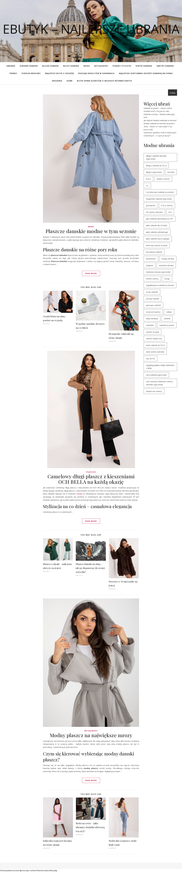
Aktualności (101, 66)
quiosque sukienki (153, 305)
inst (170, 212)
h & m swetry (167, 205)
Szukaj (172, 93)
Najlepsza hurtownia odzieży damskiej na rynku (146, 73)
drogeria (57, 80)
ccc (147, 185)
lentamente (151, 258)
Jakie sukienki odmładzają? (157, 232)
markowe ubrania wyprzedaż (158, 272)
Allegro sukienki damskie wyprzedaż (156, 157)
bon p (148, 179)
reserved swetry (153, 312)
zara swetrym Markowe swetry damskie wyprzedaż (159, 383)
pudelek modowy (31, 73)
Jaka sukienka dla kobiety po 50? (159, 218)
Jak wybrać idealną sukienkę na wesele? (160, 120)
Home (70, 80)
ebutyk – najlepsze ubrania (91, 29)
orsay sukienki (152, 292)
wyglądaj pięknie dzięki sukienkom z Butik (160, 367)
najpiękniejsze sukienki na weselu (160, 285)
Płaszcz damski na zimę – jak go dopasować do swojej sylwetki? (90, 568)
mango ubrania (168, 258)
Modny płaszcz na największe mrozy (91, 735)
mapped (149, 265)
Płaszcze (91, 472)
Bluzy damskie (71, 66)
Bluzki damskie (50, 66)
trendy (79, 493)
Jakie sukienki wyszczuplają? (157, 238)
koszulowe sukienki (154, 252)
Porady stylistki (122, 66)
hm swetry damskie (154, 212)
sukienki (167, 318)
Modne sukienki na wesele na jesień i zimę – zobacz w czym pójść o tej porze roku (159, 126)
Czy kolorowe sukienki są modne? (160, 192)
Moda (87, 66)
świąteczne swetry (154, 391)
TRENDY (13, 73)
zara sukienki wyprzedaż (156, 375)
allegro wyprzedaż (154, 172)
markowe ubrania (166, 265)
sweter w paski (152, 332)
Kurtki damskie (144, 66)
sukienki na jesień (166, 325)
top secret (150, 358)
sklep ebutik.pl (152, 318)
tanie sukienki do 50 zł (155, 345)
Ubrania (10, 66)
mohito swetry (152, 278)
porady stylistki (152, 298)
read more (91, 273)
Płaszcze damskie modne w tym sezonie (91, 231)
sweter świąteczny (154, 338)
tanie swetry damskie (155, 352)
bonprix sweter (163, 179)
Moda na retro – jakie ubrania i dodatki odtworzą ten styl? (90, 827)
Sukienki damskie (29, 66)
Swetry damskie (165, 66)
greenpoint (150, 205)
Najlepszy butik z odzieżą (59, 73)
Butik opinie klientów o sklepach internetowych (104, 80)
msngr (167, 278)
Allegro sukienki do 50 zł (156, 165)
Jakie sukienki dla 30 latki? (156, 225)
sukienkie (150, 325)
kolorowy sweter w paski (156, 245)
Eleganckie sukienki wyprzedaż (159, 199)
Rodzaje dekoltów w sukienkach (96, 73)
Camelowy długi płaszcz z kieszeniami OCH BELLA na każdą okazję (91, 479)
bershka (171, 172)
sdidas (169, 312)
